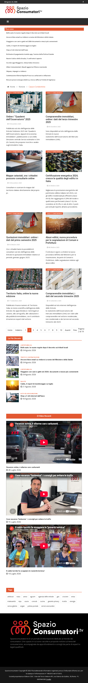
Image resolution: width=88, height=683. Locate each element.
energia (72, 601)
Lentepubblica (26, 345)
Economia (24, 422)
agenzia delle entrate (46, 596)
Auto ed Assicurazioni (29, 394)
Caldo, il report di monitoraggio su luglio (21, 46)
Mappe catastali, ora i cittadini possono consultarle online (21, 177)
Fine (75, 330)
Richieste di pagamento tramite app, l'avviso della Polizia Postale (30, 54)
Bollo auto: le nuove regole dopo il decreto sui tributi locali (27, 33)
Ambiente (24, 526)
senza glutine (12, 606)
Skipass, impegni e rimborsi (16, 71)
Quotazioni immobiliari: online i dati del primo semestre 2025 (22, 238)
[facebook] (83, 2)
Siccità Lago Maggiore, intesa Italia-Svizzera (22, 63)
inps (20, 601)
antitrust (10, 596)
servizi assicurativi (47, 606)
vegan (22, 606)
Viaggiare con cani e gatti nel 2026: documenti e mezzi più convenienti (32, 41)
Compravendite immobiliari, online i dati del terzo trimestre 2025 (62, 119)
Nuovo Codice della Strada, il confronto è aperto (24, 58)
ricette (64, 601)
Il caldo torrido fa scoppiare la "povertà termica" (25, 571)
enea (73, 596)
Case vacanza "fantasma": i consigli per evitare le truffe (28, 519)
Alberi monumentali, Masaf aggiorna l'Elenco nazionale (26, 67)
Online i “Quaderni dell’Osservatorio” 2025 (18, 118)
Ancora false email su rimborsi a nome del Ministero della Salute (29, 37)
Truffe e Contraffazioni (30, 357)
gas (58, 596)
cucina (42, 601)
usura (27, 601)
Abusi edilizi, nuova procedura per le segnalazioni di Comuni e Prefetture (62, 240)
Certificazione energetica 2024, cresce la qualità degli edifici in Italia (62, 178)
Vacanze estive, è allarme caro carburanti (23, 467)
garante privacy (53, 601)
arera (25, 596)
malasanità (11, 601)
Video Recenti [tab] (45, 416)
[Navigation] (8, 21)
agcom (32, 596)
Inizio (10, 330)
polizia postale (33, 606)
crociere (65, 596)
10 (61, 330)
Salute (23, 381)
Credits (48, 679)
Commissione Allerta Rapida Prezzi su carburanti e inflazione (28, 75)
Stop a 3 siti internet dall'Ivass (17, 50)
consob (34, 601)
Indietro (18, 330)
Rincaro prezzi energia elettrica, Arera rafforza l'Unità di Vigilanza (30, 80)
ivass (18, 596)
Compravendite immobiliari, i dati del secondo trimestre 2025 (62, 295)
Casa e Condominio (14, 93)
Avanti (67, 330)
